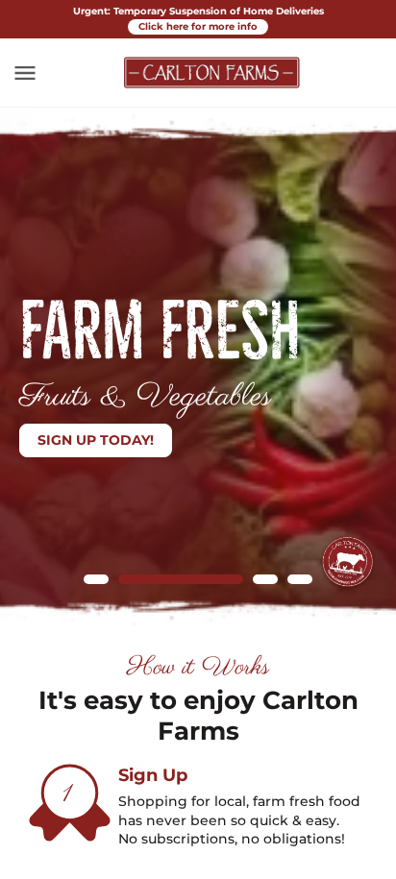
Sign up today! (95, 440)
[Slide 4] (299, 579)
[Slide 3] (265, 579)
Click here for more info (198, 26)
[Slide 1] (96, 579)
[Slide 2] (180, 579)
